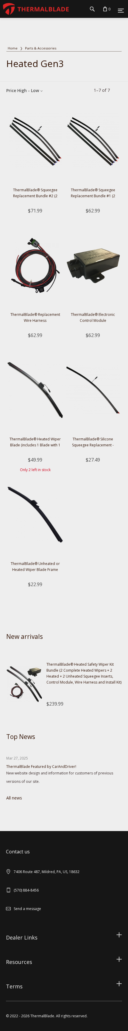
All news (14, 798)
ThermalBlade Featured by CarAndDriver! (41, 766)
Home (13, 48)
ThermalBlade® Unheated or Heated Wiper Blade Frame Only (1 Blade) (35, 569)
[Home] (34, 9)
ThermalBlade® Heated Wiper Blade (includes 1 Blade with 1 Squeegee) (35, 445)
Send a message (27, 908)
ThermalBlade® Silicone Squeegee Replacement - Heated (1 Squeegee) (93, 445)
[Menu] (121, 10)
